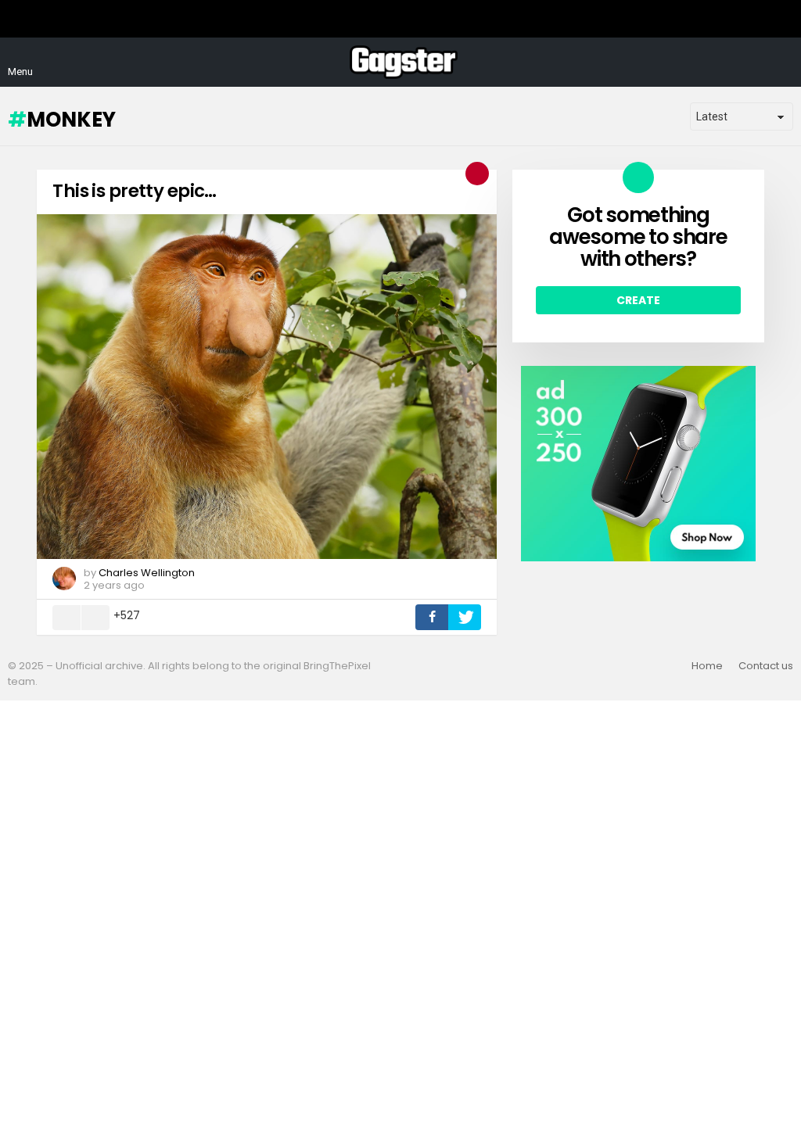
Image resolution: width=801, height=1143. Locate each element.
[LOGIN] (783, 62)
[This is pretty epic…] (267, 386)
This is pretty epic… (134, 190)
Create (638, 300)
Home (707, 666)
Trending (477, 173)
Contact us (765, 666)
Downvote (95, 617)
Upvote (66, 617)
